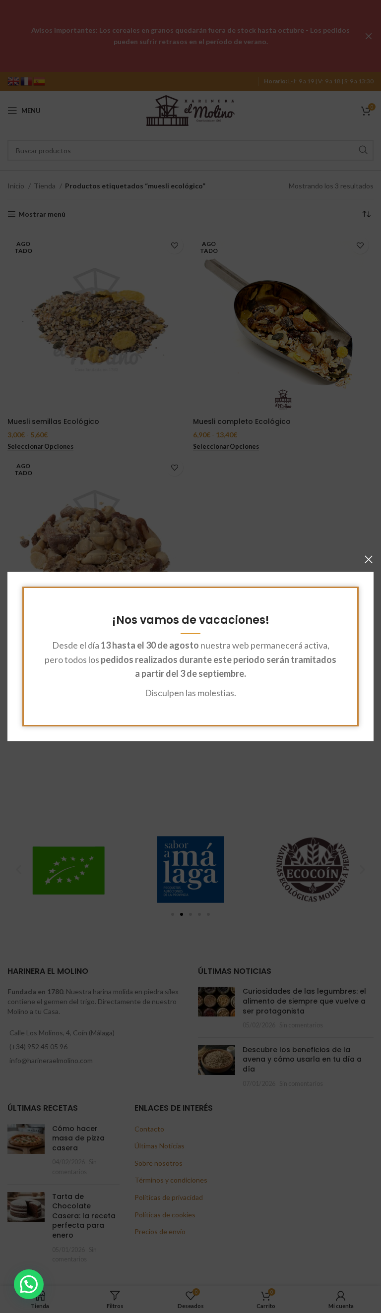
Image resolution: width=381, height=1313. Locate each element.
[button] (29, 1284)
